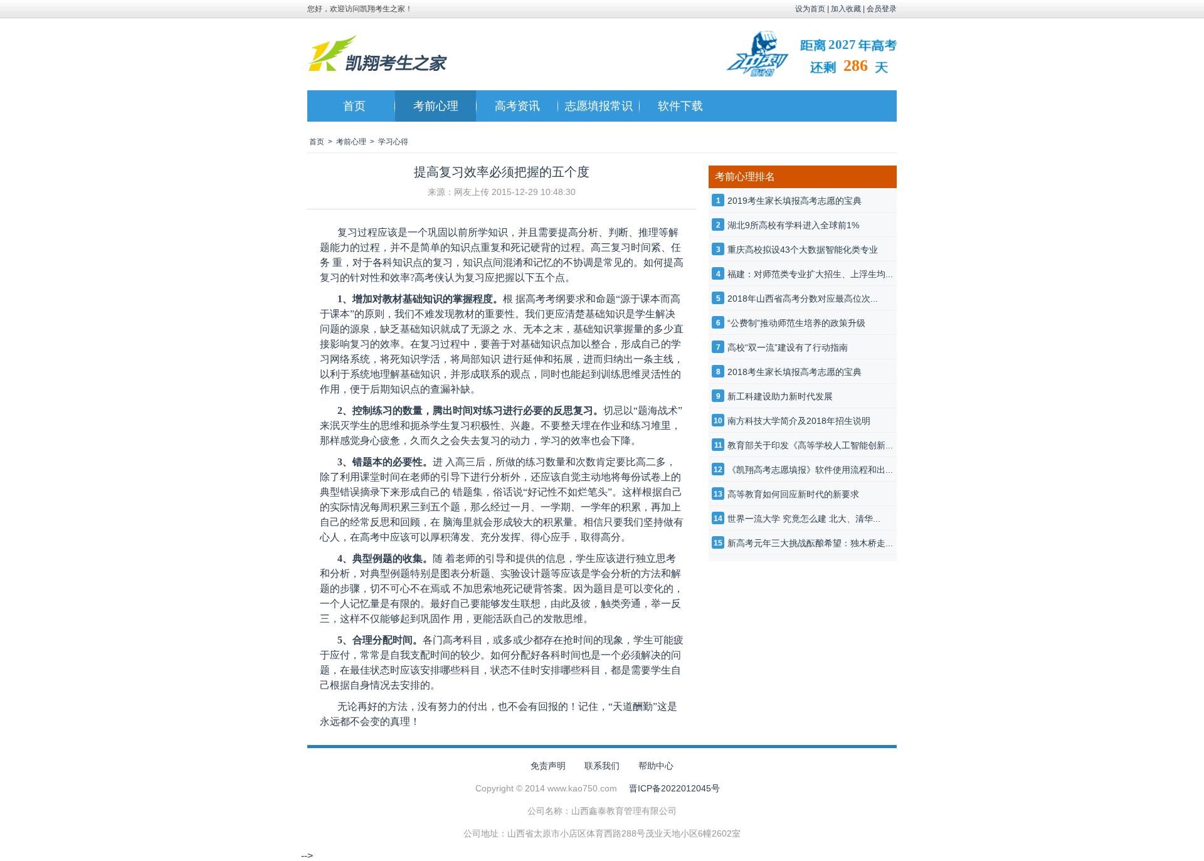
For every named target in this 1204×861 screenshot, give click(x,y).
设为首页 (810, 8)
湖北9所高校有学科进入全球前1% (793, 225)
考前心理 (435, 106)
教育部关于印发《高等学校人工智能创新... (810, 445)
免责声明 (548, 766)
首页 (354, 106)
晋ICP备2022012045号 (674, 788)
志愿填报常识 (599, 106)
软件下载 (680, 106)
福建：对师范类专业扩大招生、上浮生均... (810, 274)
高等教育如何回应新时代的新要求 (793, 494)
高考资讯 (517, 106)
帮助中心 (655, 766)
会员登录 (882, 8)
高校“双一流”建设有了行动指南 (787, 347)
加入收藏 (846, 8)
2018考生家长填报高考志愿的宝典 (794, 372)
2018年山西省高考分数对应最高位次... (802, 298)
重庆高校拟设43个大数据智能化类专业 (802, 250)
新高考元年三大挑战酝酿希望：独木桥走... (810, 543)
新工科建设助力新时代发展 (780, 396)
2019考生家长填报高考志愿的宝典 (794, 201)
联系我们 (602, 766)
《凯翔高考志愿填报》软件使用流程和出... (810, 470)
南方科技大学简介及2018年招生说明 (798, 421)
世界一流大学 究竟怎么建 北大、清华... (803, 519)
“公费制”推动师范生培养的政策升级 (796, 323)
